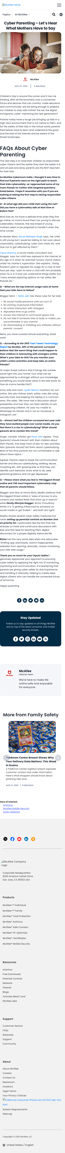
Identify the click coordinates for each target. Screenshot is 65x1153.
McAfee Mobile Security (16, 808)
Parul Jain (37, 436)
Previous (6, 758)
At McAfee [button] (21, 14)
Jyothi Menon (31, 390)
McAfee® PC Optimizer (15, 932)
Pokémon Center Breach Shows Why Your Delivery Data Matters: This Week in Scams (31, 761)
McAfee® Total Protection (17, 916)
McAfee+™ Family (12, 910)
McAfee (34, 79)
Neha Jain (23, 296)
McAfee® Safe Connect (15, 927)
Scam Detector (11, 811)
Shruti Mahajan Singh (31, 236)
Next (58, 758)
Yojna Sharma (8, 252)
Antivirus (8, 805)
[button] (61, 14)
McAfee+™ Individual (14, 905)
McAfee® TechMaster (14, 938)
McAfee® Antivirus (13, 921)
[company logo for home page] (11, 4)
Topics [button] (6, 14)
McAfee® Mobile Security (16, 943)
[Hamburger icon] (59, 5)
